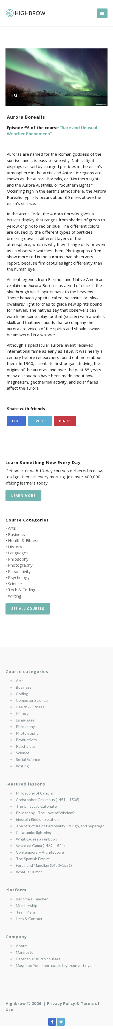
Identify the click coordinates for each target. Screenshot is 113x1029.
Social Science (28, 759)
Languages (18, 552)
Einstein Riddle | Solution (37, 819)
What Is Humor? (30, 871)
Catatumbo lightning (33, 832)
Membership (26, 905)
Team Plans (26, 912)
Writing (14, 596)
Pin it (65, 421)
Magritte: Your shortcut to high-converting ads (56, 965)
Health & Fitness (23, 540)
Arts (12, 528)
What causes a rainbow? (36, 839)
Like (16, 421)
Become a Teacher (32, 899)
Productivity (19, 571)
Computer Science (32, 700)
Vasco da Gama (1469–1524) (40, 845)
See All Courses (27, 608)
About (21, 945)
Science (15, 583)
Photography (20, 565)
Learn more (23, 495)
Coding (22, 693)
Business (16, 534)
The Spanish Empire (33, 858)
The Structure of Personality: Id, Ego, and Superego (60, 826)
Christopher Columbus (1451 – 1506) (47, 799)
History (15, 546)
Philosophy (18, 559)
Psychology (19, 577)
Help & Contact (29, 918)
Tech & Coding (21, 589)
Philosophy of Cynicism (35, 793)
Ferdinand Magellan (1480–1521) (44, 865)
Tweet (40, 421)
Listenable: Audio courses (38, 958)
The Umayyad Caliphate (36, 806)
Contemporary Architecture (40, 852)
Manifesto (24, 952)
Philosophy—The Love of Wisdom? (45, 812)
